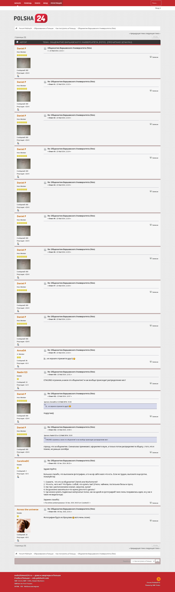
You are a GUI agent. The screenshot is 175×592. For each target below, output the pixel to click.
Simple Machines (38, 581)
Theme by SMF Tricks (152, 585)
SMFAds (17, 583)
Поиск (37, 3)
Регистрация (56, 3)
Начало (17, 3)
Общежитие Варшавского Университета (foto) (70, 48)
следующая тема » (152, 33)
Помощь (28, 3)
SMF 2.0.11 (18, 581)
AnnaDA (21, 350)
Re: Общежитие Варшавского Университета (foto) (71, 81)
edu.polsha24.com (40, 578)
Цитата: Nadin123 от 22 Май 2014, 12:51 (58, 435)
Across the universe (27, 509)
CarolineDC (23, 461)
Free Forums (27, 583)
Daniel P (21, 48)
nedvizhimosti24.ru (23, 575)
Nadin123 (22, 372)
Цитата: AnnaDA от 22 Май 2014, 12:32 (58, 402)
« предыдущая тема (137, 33)
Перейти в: (126, 561)
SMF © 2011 (27, 581)
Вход (45, 3)
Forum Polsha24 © (153, 583)
